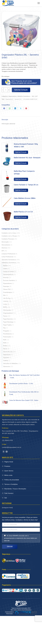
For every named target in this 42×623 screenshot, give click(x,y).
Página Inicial (8, 462)
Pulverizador (7, 337)
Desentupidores (8, 274)
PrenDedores (7, 334)
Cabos (5, 268)
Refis (4, 343)
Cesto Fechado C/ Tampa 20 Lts (26, 185)
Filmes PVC (7, 289)
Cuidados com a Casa (9, 233)
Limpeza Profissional (8, 254)
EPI (3, 251)
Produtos (7, 466)
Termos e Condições (11, 484)
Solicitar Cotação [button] (21, 152)
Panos (5, 316)
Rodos (5, 345)
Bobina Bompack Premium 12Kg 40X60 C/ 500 (26, 145)
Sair (5, 498)
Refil (4, 340)
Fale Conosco (8, 493)
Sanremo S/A (18, 99)
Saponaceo (6, 354)
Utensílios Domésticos (9, 259)
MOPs (5, 307)
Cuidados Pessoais (8, 239)
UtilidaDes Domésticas (23, 96)
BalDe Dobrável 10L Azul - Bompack (27, 158)
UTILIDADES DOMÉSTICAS (30, 99)
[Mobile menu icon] (38, 3)
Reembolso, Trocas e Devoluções (15, 489)
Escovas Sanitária (9, 280)
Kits (4, 295)
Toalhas (5, 360)
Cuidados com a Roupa (9, 236)
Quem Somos (8, 471)
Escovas (6, 277)
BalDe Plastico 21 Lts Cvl (23, 212)
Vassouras (6, 366)
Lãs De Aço (6, 298)
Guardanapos (7, 292)
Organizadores (12, 96)
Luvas (5, 304)
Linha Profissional (7, 257)
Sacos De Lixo (7, 351)
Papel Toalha (7, 325)
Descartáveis (6, 245)
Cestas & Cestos (8, 271)
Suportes (6, 357)
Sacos (5, 348)
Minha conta (8, 475)
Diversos (4, 248)
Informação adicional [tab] (8, 123)
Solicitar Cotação (21, 90)
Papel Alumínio (8, 319)
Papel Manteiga (8, 322)
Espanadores (7, 283)
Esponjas (6, 286)
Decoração (5, 242)
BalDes (5, 265)
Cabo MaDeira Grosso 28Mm (24, 198)
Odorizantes (7, 310)
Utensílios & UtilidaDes (10, 363)
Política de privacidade (11, 480)
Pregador (6, 331)
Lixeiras (5, 301)
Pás (4, 328)
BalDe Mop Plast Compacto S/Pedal (24, 172)
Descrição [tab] (5, 119)
